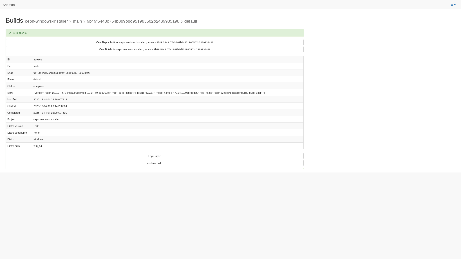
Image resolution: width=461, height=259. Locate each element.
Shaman (9, 4)
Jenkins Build (154, 163)
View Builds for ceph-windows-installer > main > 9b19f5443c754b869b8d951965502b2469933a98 (155, 49)
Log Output (154, 156)
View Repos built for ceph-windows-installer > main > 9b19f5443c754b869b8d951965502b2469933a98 (154, 42)
